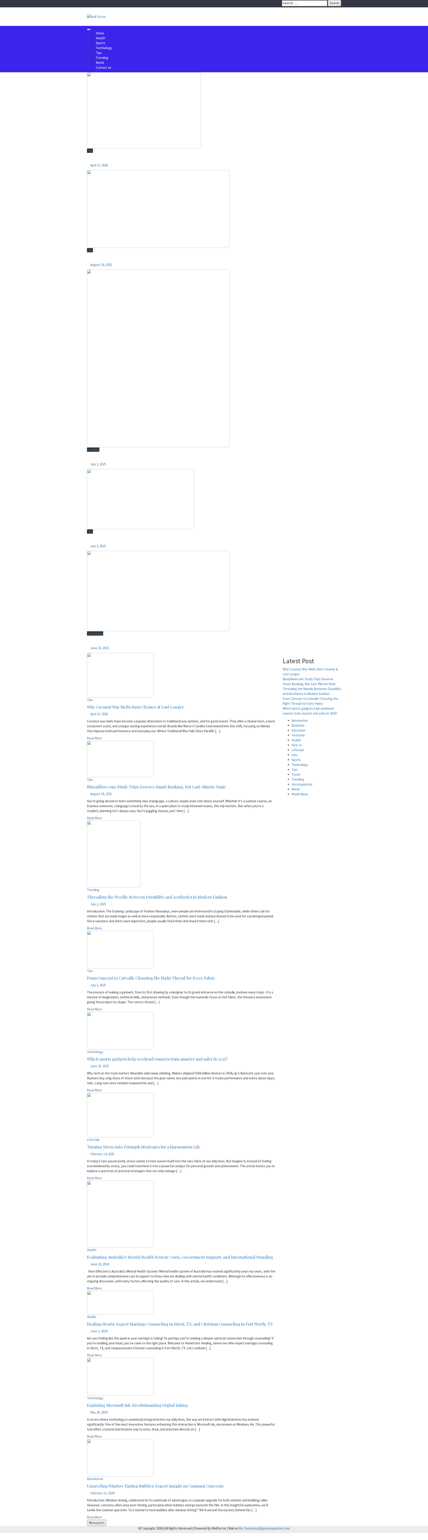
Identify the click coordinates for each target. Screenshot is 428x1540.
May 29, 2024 (98, 1412)
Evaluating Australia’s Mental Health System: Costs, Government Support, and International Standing (180, 1257)
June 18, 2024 (99, 1264)
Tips (99, 53)
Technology (104, 48)
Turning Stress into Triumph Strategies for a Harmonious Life (143, 1147)
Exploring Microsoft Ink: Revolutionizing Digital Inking (137, 1405)
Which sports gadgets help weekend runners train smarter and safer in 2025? (142, 642)
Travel (296, 774)
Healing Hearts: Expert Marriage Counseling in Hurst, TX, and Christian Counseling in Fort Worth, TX (180, 1324)
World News (300, 794)
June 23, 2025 (99, 648)
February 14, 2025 (102, 1154)
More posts (97, 1523)
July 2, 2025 (98, 464)
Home (100, 33)
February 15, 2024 (102, 1493)
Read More (94, 738)
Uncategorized (302, 784)
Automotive (95, 1479)
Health (100, 38)
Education (299, 730)
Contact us (103, 67)
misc (295, 755)
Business (298, 725)
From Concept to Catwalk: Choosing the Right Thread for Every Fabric (138, 540)
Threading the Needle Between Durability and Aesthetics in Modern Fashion (142, 458)
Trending (102, 58)
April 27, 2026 (99, 165)
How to (297, 745)
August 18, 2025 (101, 265)
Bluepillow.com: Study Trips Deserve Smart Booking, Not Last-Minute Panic (142, 259)
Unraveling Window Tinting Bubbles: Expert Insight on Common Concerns (155, 1486)
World (100, 62)
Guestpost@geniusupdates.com (267, 1528)
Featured (298, 735)
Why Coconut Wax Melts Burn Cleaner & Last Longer (125, 159)
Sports (100, 43)
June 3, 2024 (98, 1331)
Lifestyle (93, 1140)
